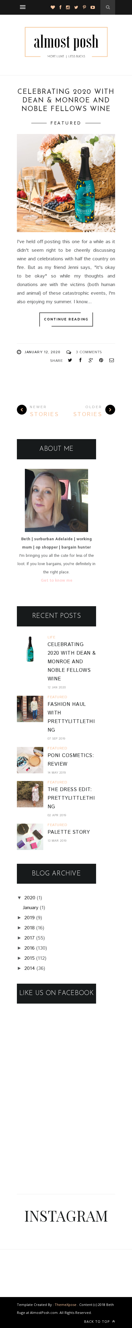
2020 (29, 897)
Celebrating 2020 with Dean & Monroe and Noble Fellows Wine (66, 101)
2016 (29, 948)
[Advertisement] (63, 1142)
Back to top (97, 1321)
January (30, 907)
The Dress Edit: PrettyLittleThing (71, 798)
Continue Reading (66, 319)
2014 (29, 968)
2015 (29, 958)
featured (66, 123)
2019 (29, 917)
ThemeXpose (65, 1304)
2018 (29, 928)
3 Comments (89, 352)
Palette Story (69, 832)
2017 (29, 938)
